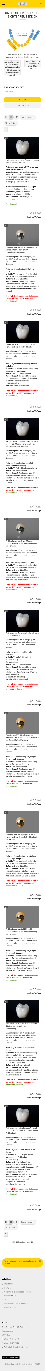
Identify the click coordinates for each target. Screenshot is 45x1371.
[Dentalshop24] (22, 3)
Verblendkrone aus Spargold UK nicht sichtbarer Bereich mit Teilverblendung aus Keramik (21, 837)
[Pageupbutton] (38, 1367)
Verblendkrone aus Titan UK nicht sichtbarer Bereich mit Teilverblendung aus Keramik (21, 543)
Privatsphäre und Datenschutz (16, 1304)
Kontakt (7, 1288)
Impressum (8, 1284)
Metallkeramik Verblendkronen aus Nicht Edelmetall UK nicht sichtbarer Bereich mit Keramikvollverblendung (22, 443)
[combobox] (28, 117)
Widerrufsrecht (10, 1296)
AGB (6, 1300)
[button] (6, 117)
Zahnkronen (8, 92)
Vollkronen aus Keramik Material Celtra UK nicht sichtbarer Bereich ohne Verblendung (21, 1026)
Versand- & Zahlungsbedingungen (17, 1292)
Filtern (22, 100)
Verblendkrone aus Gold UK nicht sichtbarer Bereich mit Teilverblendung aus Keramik (21, 931)
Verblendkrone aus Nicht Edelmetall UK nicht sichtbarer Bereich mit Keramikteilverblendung (21, 249)
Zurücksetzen (22, 105)
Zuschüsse (34, 57)
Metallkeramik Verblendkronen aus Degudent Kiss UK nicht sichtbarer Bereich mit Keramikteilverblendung (22, 737)
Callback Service (11, 1308)
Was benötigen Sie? (14, 87)
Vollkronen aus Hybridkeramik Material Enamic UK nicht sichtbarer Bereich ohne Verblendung (22, 1130)
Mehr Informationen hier (15, 204)
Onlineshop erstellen (13, 1364)
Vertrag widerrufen (10, 1357)
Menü (4, 3)
